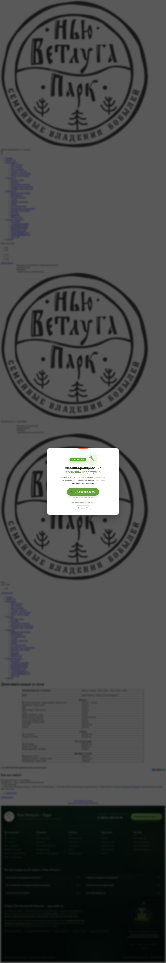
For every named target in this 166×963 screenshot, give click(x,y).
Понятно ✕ (83, 508)
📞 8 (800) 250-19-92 (83, 492)
